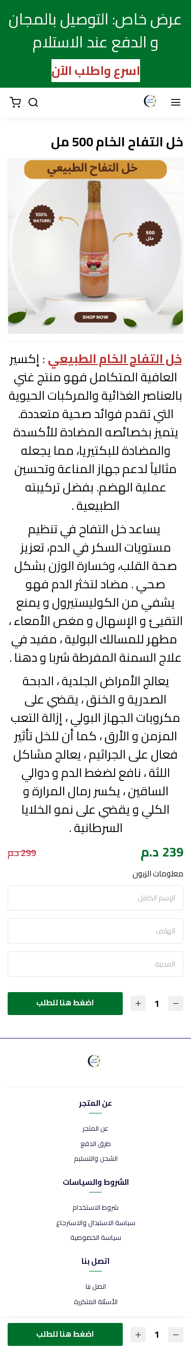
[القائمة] (175, 103)
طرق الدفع (95, 1144)
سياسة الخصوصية (95, 1238)
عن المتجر (95, 1129)
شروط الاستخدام (95, 1208)
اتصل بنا (96, 1287)
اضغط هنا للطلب (65, 1002)
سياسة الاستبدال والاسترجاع (95, 1223)
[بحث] (33, 103)
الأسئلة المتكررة (96, 1302)
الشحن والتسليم (96, 1159)
